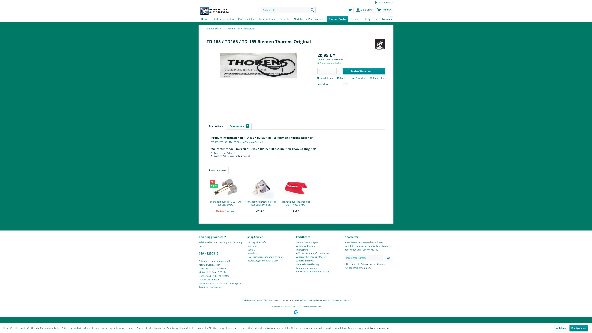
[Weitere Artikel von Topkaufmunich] (380, 44)
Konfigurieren (578, 328)
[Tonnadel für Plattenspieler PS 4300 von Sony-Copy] (261, 188)
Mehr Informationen (380, 328)
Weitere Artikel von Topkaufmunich (232, 155)
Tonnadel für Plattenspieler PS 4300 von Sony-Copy (261, 203)
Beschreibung (216, 126)
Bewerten (360, 78)
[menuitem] (288, 10)
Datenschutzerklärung (307, 264)
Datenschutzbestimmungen (375, 264)
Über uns (252, 246)
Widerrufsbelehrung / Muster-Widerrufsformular (311, 258)
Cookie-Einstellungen (307, 242)
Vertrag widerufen (305, 246)
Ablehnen (561, 328)
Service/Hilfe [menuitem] (384, 2)
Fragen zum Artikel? (224, 153)
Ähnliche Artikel (217, 170)
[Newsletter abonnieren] (388, 258)
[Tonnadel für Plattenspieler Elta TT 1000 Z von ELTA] (296, 188)
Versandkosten (289, 300)
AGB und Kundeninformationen (312, 253)
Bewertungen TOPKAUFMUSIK (262, 260)
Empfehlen (378, 78)
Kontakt (251, 249)
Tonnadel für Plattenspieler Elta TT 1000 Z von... (296, 203)
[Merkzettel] (350, 10)
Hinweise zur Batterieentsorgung (313, 271)
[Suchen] (312, 10)
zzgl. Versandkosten (335, 59)
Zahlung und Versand (307, 268)
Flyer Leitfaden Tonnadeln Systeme (265, 256)
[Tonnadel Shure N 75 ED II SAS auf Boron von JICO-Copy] (226, 188)
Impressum (302, 249)
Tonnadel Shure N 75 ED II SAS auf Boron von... (226, 203)
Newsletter (253, 253)
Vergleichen (326, 78)
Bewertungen (239, 126)
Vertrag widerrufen (257, 242)
